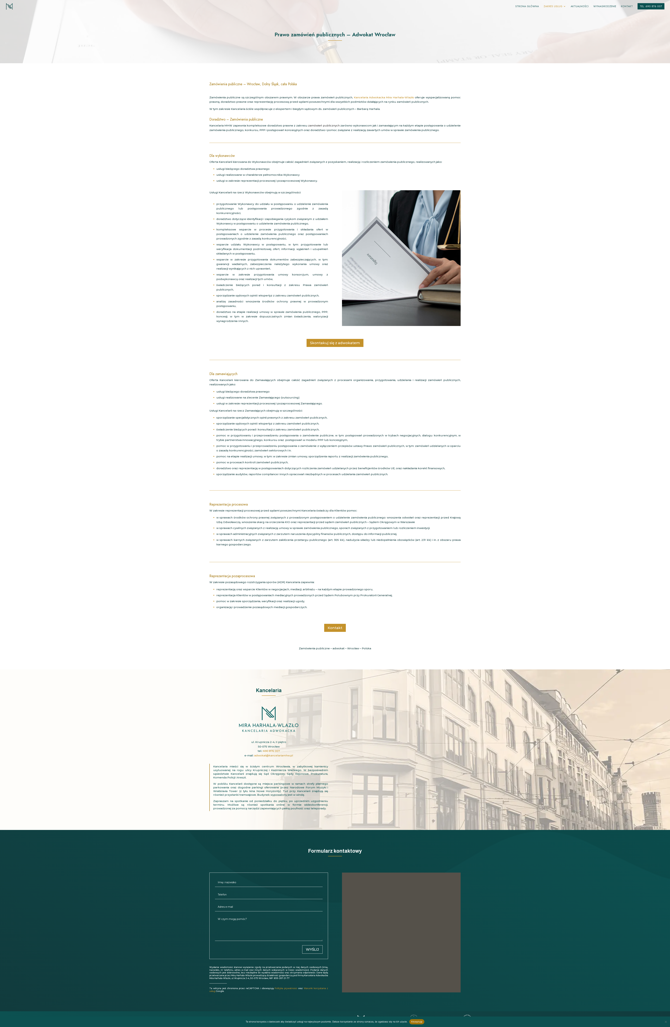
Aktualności (580, 6)
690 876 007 (271, 751)
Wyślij (312, 949)
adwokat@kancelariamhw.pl (273, 755)
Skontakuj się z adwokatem (335, 343)
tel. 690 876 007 (651, 6)
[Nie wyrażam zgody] (665, 1022)
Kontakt (627, 6)
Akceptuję (416, 1021)
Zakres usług (553, 6)
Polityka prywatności (286, 988)
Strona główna (527, 6)
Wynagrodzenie (604, 6)
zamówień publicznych (324, 125)
